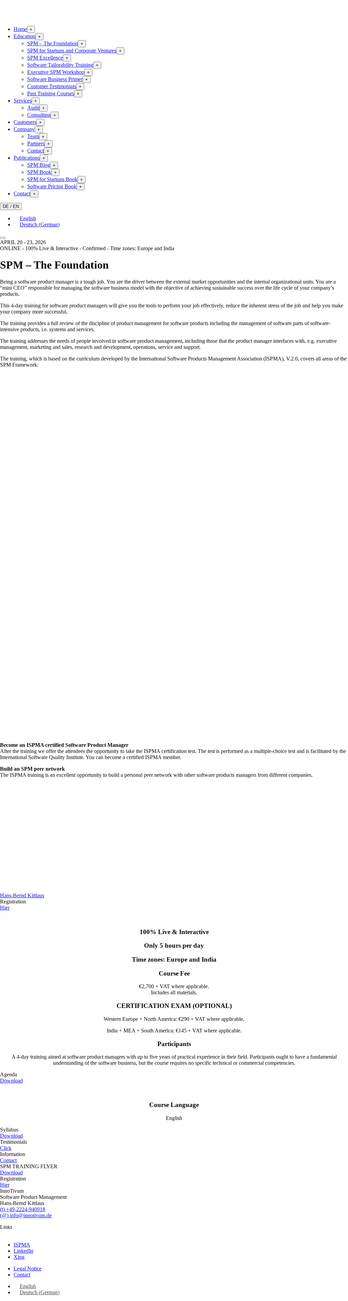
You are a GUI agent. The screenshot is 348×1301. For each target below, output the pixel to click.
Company (24, 129)
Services (23, 100)
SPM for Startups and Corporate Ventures (71, 50)
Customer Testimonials (51, 86)
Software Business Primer (55, 79)
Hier (5, 908)
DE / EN (11, 206)
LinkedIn (23, 1251)
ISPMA (22, 1245)
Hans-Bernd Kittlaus (22, 895)
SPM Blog (38, 165)
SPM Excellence (45, 58)
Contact (35, 151)
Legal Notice (27, 1268)
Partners (36, 143)
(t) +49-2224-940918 (22, 1209)
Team (33, 136)
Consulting (39, 115)
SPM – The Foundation (52, 43)
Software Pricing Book (51, 186)
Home (20, 29)
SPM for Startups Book (52, 179)
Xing (19, 1257)
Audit (33, 108)
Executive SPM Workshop (55, 72)
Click (6, 1148)
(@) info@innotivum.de (26, 1215)
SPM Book (39, 172)
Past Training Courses (50, 93)
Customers (25, 122)
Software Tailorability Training (60, 65)
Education (24, 36)
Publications (27, 158)
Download (11, 1080)
